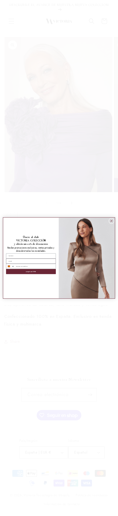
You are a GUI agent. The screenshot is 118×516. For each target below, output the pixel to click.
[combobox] (10, 266)
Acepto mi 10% (31, 272)
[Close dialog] (111, 221)
